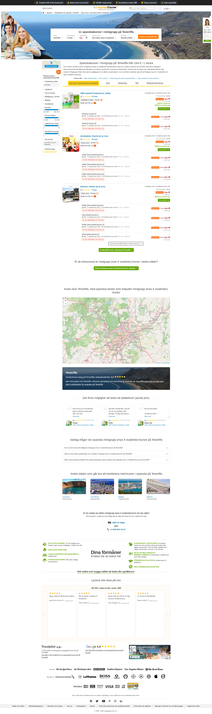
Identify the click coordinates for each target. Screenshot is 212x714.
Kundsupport (81, 706)
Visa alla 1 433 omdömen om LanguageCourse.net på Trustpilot (60, 656)
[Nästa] (169, 416)
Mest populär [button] (103, 78)
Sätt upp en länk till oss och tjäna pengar (169, 706)
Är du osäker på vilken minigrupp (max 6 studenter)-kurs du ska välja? (116, 513)
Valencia (149, 497)
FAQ (136, 83)
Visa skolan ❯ (164, 108)
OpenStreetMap (165, 363)
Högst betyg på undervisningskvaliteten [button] (122, 78)
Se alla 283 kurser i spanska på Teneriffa (115, 250)
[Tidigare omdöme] (44, 613)
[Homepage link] (43, 13)
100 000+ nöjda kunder (104, 3)
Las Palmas (94, 497)
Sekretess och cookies (55, 706)
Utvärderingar (122, 83)
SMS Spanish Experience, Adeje (83, 425)
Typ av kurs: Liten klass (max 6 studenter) (83, 83)
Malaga (121, 497)
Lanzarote (66, 497)
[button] (160, 9)
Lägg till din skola (193, 706)
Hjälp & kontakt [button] (47, 8)
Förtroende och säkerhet (142, 706)
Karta (108, 83)
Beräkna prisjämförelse (148, 37)
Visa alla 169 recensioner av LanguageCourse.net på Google (104, 651)
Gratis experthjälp (170, 3)
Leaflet (158, 363)
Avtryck (92, 706)
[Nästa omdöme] (167, 613)
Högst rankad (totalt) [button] (90, 78)
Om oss (69, 706)
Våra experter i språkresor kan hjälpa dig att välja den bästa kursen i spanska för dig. (116, 516)
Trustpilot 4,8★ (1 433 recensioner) (51, 3)
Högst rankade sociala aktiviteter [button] (148, 78)
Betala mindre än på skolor (79, 3)
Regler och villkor (18, 706)
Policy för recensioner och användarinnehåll (114, 706)
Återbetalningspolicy (36, 706)
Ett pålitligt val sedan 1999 (128, 3)
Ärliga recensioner (150, 3)
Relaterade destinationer (155, 83)
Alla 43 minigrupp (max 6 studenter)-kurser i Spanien (115, 268)
